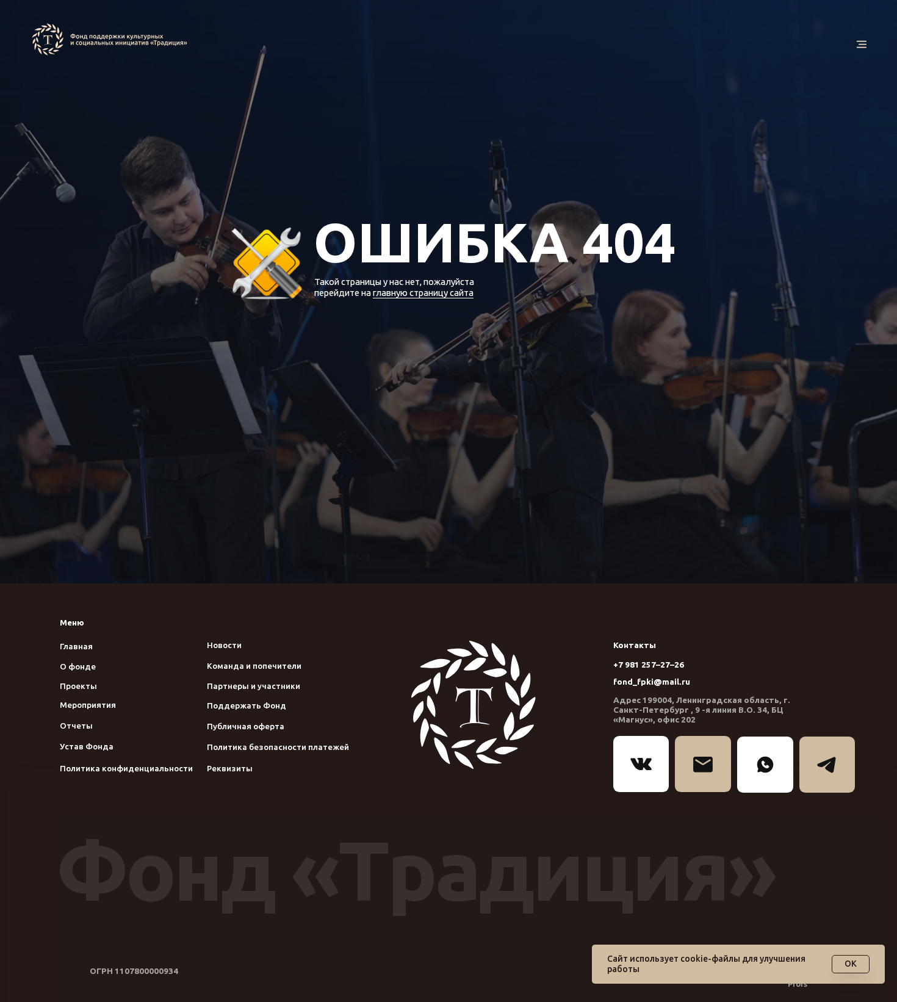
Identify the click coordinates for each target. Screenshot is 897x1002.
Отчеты (76, 725)
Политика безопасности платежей (278, 747)
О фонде (78, 666)
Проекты (78, 686)
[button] (861, 44)
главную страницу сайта (423, 292)
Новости (224, 645)
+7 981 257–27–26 (648, 664)
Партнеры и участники (253, 686)
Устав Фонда (86, 746)
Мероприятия (88, 705)
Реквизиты (230, 768)
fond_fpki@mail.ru (651, 682)
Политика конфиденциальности (126, 768)
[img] (112, 39)
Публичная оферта (245, 726)
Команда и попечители (254, 666)
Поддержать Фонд (246, 705)
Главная (76, 646)
